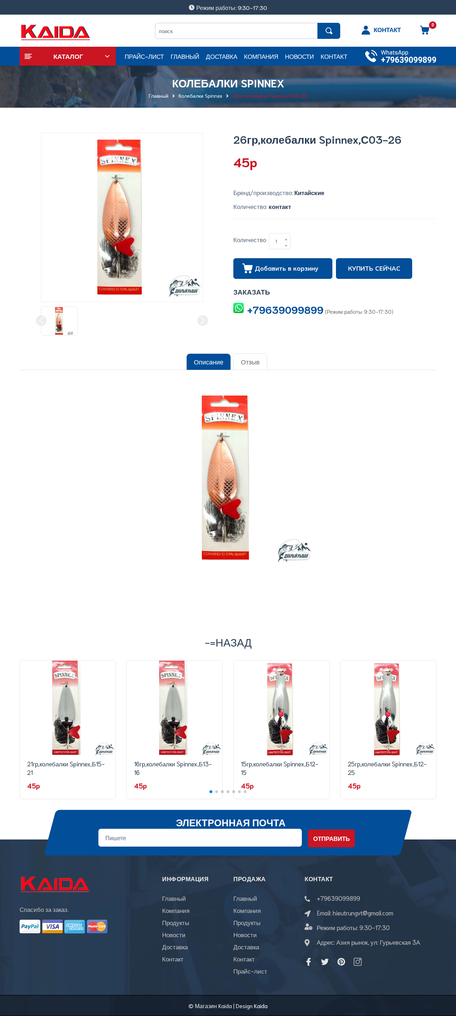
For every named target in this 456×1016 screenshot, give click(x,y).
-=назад (228, 642)
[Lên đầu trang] (442, 978)
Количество (249, 239)
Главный (174, 898)
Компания (176, 910)
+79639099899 (408, 60)
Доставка (175, 946)
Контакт (172, 959)
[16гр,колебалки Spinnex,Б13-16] (174, 708)
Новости (174, 934)
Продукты (175, 922)
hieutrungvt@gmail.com (363, 913)
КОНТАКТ (387, 29)
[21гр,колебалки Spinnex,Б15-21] (67, 708)
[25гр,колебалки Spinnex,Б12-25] (388, 708)
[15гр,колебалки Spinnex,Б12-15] (281, 708)
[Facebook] (308, 962)
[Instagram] (358, 962)
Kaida (261, 1005)
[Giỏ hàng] (424, 32)
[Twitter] (325, 962)
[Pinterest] (341, 962)
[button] (210, 791)
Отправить (331, 838)
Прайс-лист (250, 971)
